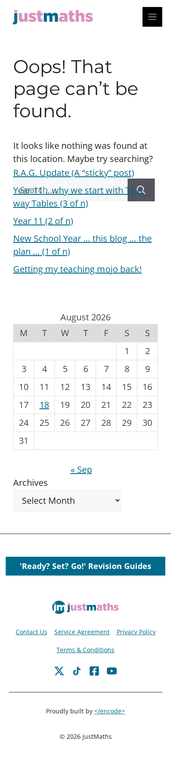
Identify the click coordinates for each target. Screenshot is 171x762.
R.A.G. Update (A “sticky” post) (73, 173)
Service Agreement (82, 632)
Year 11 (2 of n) (43, 221)
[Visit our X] (94, 671)
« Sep (81, 469)
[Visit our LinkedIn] (112, 671)
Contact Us (31, 632)
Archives (30, 482)
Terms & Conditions (85, 650)
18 (44, 405)
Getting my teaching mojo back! (77, 269)
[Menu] (152, 17)
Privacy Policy (136, 632)
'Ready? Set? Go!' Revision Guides (85, 566)
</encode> (109, 711)
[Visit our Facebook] (59, 671)
